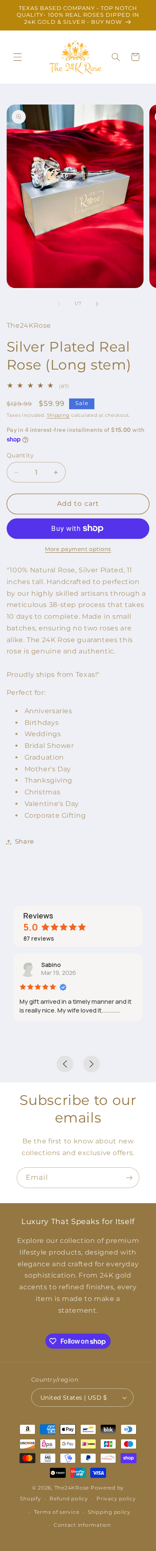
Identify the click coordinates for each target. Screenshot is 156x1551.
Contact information (82, 1525)
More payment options (78, 549)
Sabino (51, 964)
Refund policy (69, 1499)
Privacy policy (116, 1499)
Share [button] (24, 841)
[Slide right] (97, 304)
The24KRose (71, 1488)
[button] (17, 56)
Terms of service (56, 1512)
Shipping (58, 415)
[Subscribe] (129, 1177)
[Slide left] (59, 304)
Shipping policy (109, 1512)
